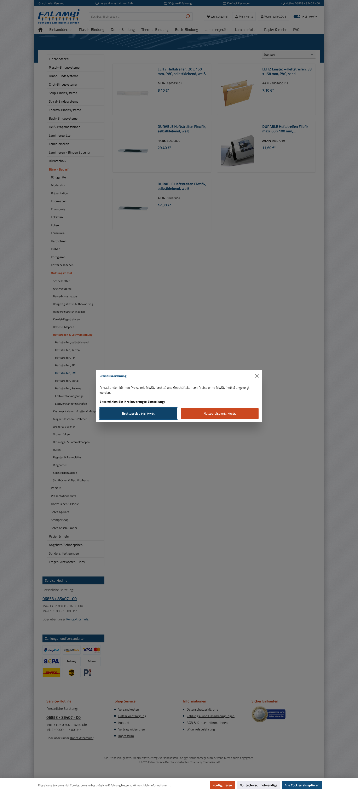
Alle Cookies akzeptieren (302, 785)
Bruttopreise (138, 413)
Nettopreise (219, 413)
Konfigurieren (222, 785)
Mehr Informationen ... (157, 785)
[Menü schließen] (257, 376)
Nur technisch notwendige (258, 785)
